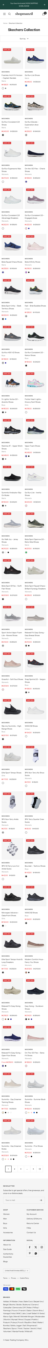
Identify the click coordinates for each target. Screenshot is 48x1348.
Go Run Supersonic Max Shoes (11, 169)
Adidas (6, 1301)
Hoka (13, 1313)
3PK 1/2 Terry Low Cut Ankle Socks (10, 867)
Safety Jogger (16, 1325)
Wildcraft (28, 1331)
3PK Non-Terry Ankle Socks (10, 820)
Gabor (29, 1310)
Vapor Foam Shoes (32, 446)
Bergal (5, 1304)
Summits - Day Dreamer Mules (11, 1147)
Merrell (16, 1316)
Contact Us (31, 1232)
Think (20, 1328)
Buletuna (26, 1304)
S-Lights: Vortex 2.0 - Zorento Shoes (10, 400)
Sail (24, 1325)
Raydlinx (28, 1322)
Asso (21, 1301)
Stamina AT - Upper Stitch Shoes (12, 447)
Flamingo (7, 1310)
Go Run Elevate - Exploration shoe (32, 123)
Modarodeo (40, 1316)
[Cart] (43, 14)
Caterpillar (7, 1307)
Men (5, 1219)
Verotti (33, 1328)
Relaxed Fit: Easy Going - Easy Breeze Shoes (35, 633)
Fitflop (35, 1307)
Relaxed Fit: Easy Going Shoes (11, 1007)
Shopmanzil (31, 1325)
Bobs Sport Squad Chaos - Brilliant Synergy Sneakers (35, 587)
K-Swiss (41, 1313)
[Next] (40, 1169)
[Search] (9, 14)
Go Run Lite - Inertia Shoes (33, 493)
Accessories (8, 1232)
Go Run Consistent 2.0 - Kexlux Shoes (34, 353)
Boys (5, 1223)
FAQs (29, 1228)
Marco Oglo (8, 1316)
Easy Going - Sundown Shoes (34, 1007)
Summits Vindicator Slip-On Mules (12, 493)
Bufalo (19, 1304)
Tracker (26, 1328)
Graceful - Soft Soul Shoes (12, 679)
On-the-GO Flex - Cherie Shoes (35, 169)
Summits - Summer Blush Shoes (35, 1100)
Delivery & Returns (34, 1219)
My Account (32, 1214)
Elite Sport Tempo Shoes (11, 773)
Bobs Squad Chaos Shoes (12, 262)
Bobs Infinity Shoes (32, 262)
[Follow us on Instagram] (42, 1247)
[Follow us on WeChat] (36, 1253)
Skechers (6, 72)
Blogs (5, 1261)
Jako (24, 1313)
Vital (39, 1328)
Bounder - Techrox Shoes (35, 866)
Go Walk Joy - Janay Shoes (10, 540)
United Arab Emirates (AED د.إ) (15, 1271)
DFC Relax (27, 1307)
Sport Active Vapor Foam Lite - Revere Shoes (12, 633)
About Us (7, 1245)
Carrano (34, 1304)
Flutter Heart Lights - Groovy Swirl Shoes (33, 400)
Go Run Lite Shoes (32, 75)
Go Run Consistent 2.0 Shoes (11, 123)
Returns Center (33, 1223)
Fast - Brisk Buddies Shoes (35, 306)
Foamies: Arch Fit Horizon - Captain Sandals (12, 76)
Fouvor (15, 1310)
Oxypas (27, 1319)
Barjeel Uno (38, 1301)
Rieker (40, 1322)
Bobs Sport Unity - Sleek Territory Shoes (11, 307)
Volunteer (7, 1331)
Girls (5, 1228)
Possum (6, 1322)
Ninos (21, 1319)
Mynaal (14, 1319)
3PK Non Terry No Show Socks (34, 774)
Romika (6, 1325)
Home (5, 23)
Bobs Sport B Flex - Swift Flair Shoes (12, 587)
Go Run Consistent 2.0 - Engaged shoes (34, 216)
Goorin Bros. (38, 1310)
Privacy (13, 1278)
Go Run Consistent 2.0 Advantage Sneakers (11, 216)
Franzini (22, 1310)
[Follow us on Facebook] (30, 1247)
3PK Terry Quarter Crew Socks (34, 820)
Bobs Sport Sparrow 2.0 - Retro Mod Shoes (35, 540)
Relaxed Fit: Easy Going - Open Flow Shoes (12, 1054)
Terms (5, 1278)
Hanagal (6, 1313)
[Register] (41, 1200)
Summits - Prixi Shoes (34, 1146)
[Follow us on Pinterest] (30, 1253)
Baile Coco (28, 1301)
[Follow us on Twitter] (36, 1247)
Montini (7, 1319)
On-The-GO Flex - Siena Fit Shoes (34, 1054)
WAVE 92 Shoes (31, 726)
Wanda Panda (18, 1331)
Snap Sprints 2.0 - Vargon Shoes (35, 680)
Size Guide (7, 1249)
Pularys (14, 1322)
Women (6, 1214)
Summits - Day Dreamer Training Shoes (11, 1100)
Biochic (12, 1304)
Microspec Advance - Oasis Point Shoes (10, 914)
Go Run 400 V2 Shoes (10, 352)
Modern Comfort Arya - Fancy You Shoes (34, 960)
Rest (34, 1322)
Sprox (14, 1328)
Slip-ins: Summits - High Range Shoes (11, 727)
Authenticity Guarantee (8, 1255)
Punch (20, 1322)
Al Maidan (14, 1301)
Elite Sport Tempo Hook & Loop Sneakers (12, 960)
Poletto (35, 1319)
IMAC (19, 1313)
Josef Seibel (32, 1313)
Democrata (17, 1307)
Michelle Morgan (27, 1316)
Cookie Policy (24, 1278)
